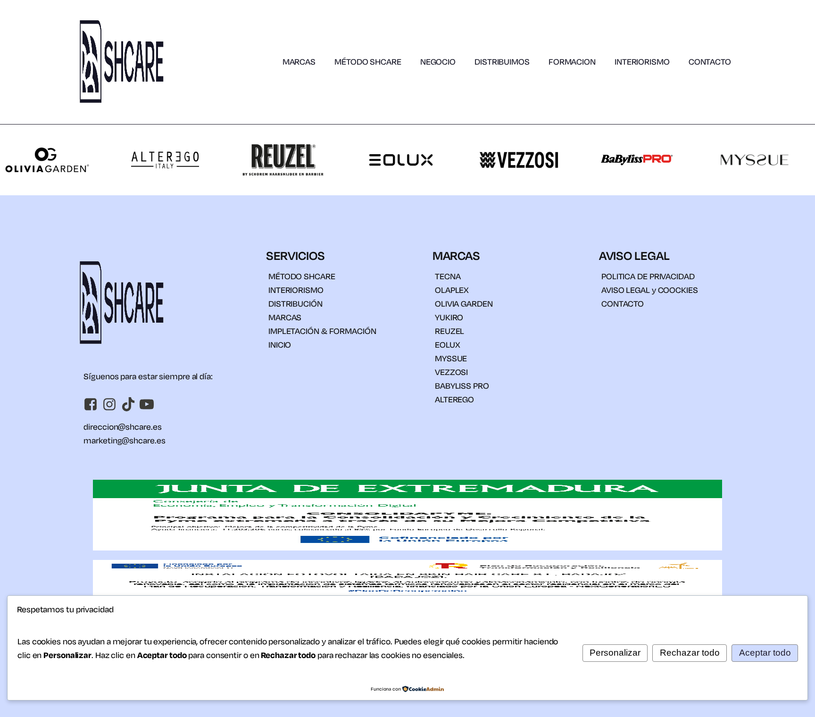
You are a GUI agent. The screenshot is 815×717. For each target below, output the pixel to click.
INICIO (279, 344)
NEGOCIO (438, 61)
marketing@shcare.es (124, 440)
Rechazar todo (690, 653)
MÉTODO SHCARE (367, 61)
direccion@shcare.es (122, 426)
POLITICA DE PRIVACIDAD (648, 276)
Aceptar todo (765, 653)
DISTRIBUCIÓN (295, 303)
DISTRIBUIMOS (502, 61)
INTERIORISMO (642, 61)
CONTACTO (710, 61)
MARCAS (299, 61)
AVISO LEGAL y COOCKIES (649, 289)
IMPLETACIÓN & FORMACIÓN (322, 330)
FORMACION (572, 61)
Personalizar (615, 653)
